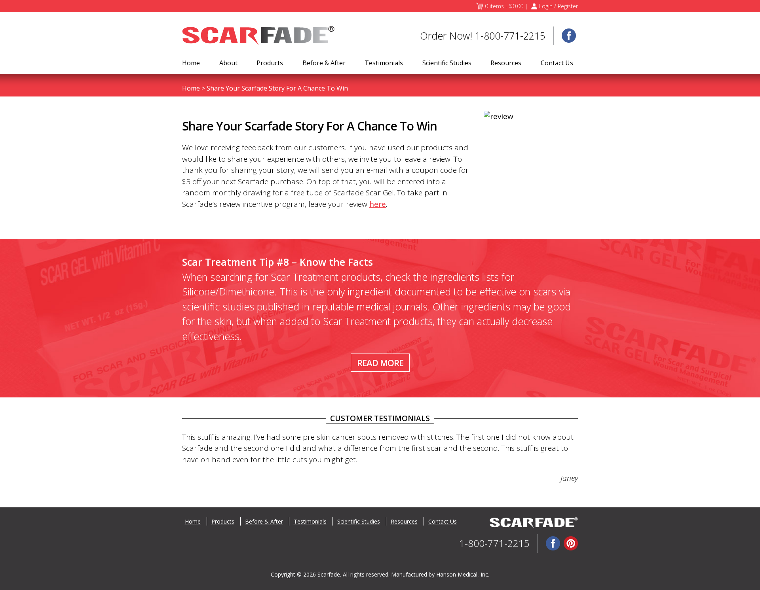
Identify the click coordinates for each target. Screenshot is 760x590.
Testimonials (384, 63)
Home (191, 63)
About (228, 63)
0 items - (504, 6)
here (377, 204)
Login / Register (558, 6)
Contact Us (557, 63)
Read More (380, 363)
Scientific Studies (446, 63)
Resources (505, 63)
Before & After (324, 63)
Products (269, 63)
